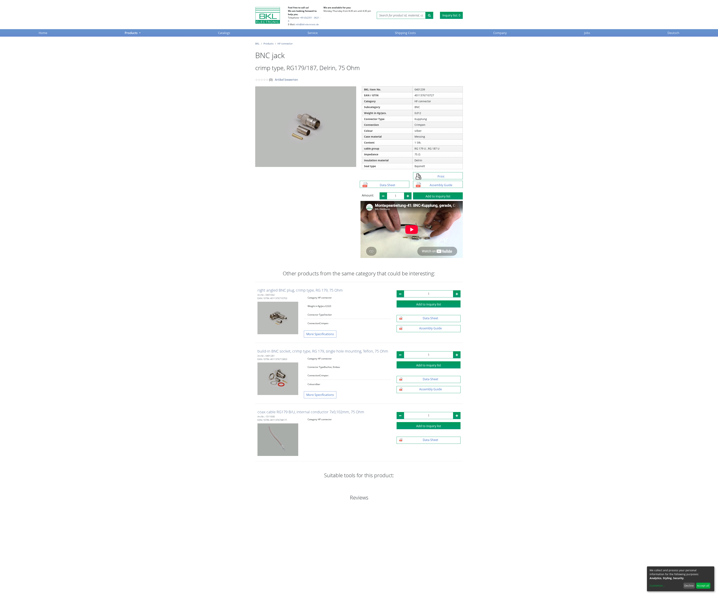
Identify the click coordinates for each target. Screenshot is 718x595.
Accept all (703, 585)
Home (44, 33)
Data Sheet (387, 185)
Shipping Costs (405, 33)
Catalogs (224, 33)
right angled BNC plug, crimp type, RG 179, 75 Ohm (300, 290)
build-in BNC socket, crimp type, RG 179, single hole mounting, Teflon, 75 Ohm (322, 351)
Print (441, 176)
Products (131, 33)
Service (313, 33)
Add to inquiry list (438, 196)
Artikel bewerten (286, 80)
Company (500, 33)
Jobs (587, 33)
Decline (689, 585)
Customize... (657, 585)
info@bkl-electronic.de (307, 24)
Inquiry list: (451, 15)
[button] (320, 334)
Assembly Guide (441, 185)
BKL (257, 43)
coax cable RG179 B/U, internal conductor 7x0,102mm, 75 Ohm (310, 411)
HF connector (285, 43)
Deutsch (673, 33)
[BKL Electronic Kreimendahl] (267, 15)
